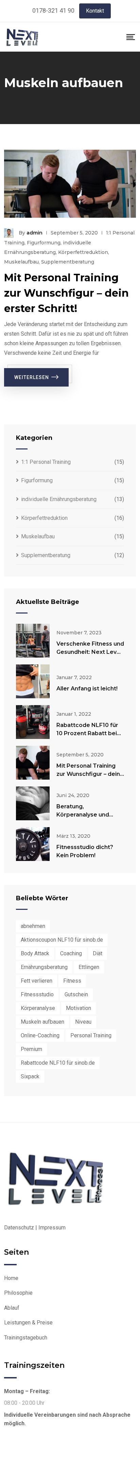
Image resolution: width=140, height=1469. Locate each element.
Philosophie (18, 1293)
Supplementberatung (67, 262)
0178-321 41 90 (53, 10)
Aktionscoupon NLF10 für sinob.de (62, 939)
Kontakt (95, 11)
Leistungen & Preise (28, 1322)
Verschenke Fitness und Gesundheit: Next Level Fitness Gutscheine (90, 652)
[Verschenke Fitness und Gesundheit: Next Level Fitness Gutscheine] (33, 641)
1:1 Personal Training (46, 462)
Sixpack (30, 1076)
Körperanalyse (38, 1008)
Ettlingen (88, 967)
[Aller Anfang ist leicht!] (33, 681)
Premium (31, 1049)
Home (11, 1278)
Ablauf (11, 1308)
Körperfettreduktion (83, 252)
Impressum (52, 1227)
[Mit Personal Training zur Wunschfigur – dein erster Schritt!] (33, 763)
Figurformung (43, 243)
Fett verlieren (36, 981)
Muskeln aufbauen (42, 1022)
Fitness (72, 981)
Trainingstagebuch (25, 1337)
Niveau (83, 1022)
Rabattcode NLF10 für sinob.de (58, 1063)
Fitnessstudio (37, 994)
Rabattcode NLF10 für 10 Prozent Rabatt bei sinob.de (87, 733)
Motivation (78, 1008)
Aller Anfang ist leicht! (87, 688)
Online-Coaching (40, 1035)
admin (34, 233)
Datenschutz (19, 1227)
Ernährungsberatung (44, 967)
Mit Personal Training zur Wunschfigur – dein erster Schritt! (66, 293)
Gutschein (76, 994)
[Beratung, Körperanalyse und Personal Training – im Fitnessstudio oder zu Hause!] (33, 803)
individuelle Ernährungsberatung (59, 499)
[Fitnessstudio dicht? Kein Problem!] (33, 844)
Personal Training (90, 1035)
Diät (97, 953)
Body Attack (35, 953)
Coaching (71, 953)
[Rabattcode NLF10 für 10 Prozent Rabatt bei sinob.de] (33, 722)
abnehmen (33, 926)
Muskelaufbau (21, 262)
